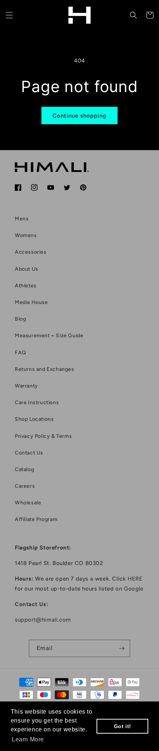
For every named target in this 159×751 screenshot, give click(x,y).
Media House (31, 302)
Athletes (26, 286)
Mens (21, 219)
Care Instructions (37, 402)
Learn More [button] (28, 739)
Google (133, 588)
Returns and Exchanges (44, 369)
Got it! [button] (122, 726)
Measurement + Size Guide (49, 335)
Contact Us (29, 453)
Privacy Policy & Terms (43, 436)
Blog (20, 319)
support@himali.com (43, 619)
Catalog (24, 469)
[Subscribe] (122, 648)
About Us (26, 269)
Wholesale (28, 503)
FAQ (20, 352)
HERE (135, 578)
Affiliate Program (36, 519)
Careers (25, 486)
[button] (9, 15)
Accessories (31, 252)
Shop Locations (34, 419)
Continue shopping (79, 115)
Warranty (26, 386)
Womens (26, 235)
